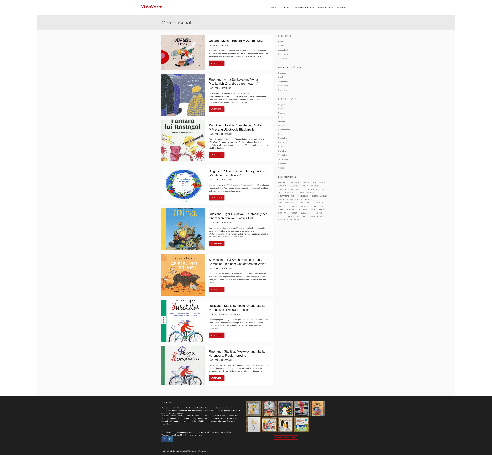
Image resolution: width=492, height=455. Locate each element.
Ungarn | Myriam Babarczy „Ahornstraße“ (237, 40)
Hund (309, 193)
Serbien (281, 147)
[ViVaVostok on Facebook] (164, 439)
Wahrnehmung (293, 220)
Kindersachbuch (285, 203)
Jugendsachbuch (319, 196)
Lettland (281, 121)
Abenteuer (283, 183)
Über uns (341, 8)
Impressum (194, 451)
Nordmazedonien (285, 130)
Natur (322, 206)
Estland (281, 109)
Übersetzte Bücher (304, 8)
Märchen (312, 206)
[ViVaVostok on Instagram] (170, 439)
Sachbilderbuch (318, 209)
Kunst (280, 206)
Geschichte (321, 189)
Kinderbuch (226, 134)
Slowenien (282, 155)
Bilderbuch (214, 45)
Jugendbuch (226, 88)
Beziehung (304, 183)
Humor (301, 193)
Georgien (282, 113)
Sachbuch (282, 58)
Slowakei (282, 151)
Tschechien (283, 159)
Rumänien (282, 138)
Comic (281, 46)
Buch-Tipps (286, 8)
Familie (281, 189)
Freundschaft (294, 189)
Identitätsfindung (286, 196)
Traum (289, 216)
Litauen (281, 125)
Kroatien (281, 117)
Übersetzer (283, 163)
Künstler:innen (325, 8)
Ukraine (281, 168)
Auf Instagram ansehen (286, 437)
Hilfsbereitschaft (286, 193)
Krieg (309, 203)
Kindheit (300, 203)
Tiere (280, 216)
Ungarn (323, 216)
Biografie (282, 186)
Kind (280, 199)
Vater (280, 220)
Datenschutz (203, 451)
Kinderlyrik (304, 199)
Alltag (294, 183)
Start (273, 8)
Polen (280, 134)
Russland (282, 142)
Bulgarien (282, 104)
